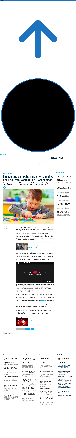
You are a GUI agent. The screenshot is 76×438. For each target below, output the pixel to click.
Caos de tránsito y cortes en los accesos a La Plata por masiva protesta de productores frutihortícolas (64, 204)
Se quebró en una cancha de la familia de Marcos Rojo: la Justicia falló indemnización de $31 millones (29, 380)
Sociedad (5, 171)
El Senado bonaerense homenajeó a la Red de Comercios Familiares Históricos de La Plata (47, 360)
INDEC (32, 329)
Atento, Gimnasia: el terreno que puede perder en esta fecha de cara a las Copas (65, 391)
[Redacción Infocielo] (4, 187)
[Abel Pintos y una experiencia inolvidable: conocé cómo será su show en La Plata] (22, 322)
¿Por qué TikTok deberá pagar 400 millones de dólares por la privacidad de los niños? (10, 360)
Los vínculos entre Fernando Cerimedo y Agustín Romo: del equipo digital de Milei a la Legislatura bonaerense (29, 371)
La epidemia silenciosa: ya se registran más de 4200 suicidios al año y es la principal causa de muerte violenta (47, 398)
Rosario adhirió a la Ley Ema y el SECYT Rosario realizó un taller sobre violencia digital (47, 371)
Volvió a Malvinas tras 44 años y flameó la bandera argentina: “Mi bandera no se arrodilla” (11, 385)
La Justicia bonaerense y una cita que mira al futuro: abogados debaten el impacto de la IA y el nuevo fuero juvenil (29, 394)
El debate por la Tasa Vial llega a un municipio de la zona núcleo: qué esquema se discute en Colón (63, 196)
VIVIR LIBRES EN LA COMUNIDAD (34, 245)
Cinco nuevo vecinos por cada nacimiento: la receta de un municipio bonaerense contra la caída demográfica (47, 390)
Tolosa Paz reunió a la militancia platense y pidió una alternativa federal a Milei (63, 178)
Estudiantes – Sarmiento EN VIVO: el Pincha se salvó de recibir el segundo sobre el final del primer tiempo (65, 360)
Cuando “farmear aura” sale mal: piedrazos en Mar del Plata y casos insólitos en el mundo (10, 394)
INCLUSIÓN (30, 320)
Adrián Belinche (42, 363)
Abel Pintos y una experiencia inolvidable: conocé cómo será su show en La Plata (40, 322)
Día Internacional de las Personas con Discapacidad (34, 235)
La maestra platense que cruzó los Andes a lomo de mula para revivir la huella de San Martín (46, 381)
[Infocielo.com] (57, 158)
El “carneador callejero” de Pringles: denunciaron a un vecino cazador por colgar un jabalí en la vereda (10, 368)
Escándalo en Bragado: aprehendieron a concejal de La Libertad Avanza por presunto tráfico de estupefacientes (28, 360)
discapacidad (43, 300)
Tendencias (5, 354)
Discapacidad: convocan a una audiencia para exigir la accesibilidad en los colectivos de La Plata (41, 247)
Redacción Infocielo (10, 188)
